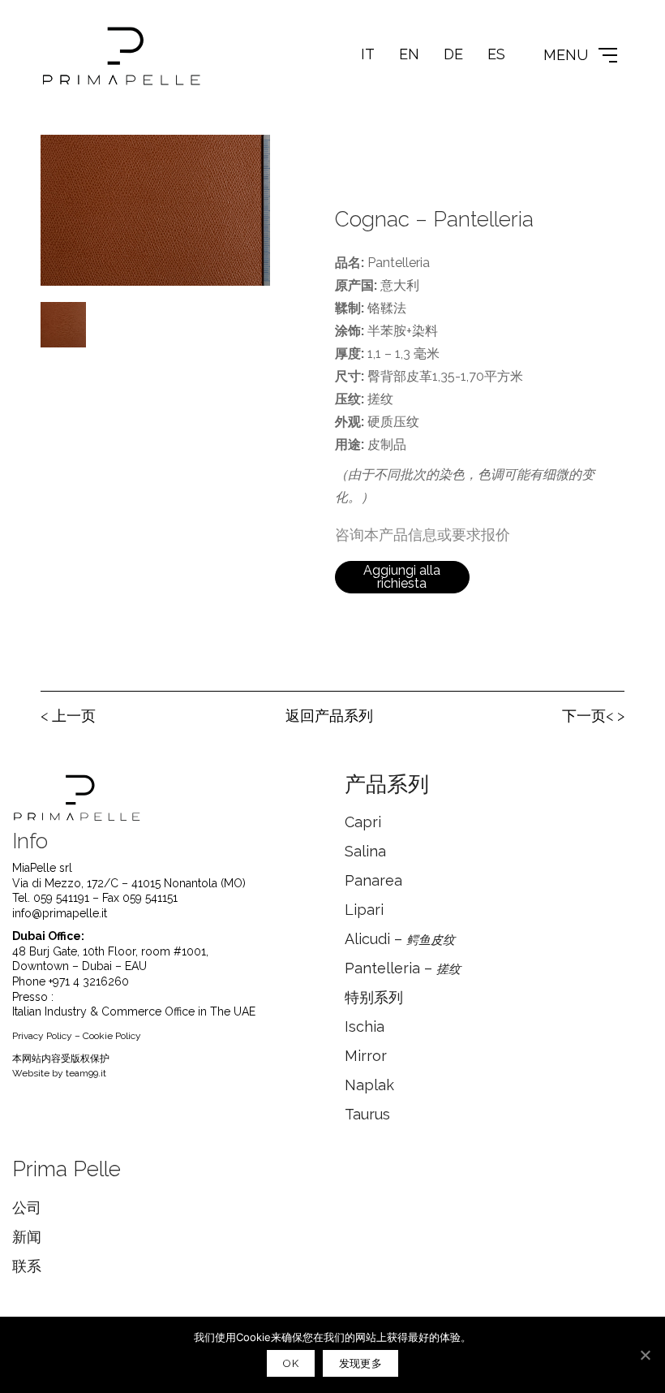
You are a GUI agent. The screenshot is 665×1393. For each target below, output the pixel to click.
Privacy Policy (42, 1036)
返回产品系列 (329, 715)
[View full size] (61, 160)
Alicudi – (400, 938)
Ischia (364, 1026)
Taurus (367, 1114)
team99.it (86, 1073)
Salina (365, 851)
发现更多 (360, 1363)
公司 (26, 1207)
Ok (290, 1363)
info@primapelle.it (59, 913)
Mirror (366, 1055)
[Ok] (645, 1355)
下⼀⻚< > (593, 715)
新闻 (26, 1236)
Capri (363, 821)
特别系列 (374, 997)
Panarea (373, 880)
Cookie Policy (112, 1036)
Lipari (364, 909)
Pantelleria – (403, 968)
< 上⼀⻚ (68, 715)
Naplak (369, 1084)
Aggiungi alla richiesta (401, 577)
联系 (26, 1265)
